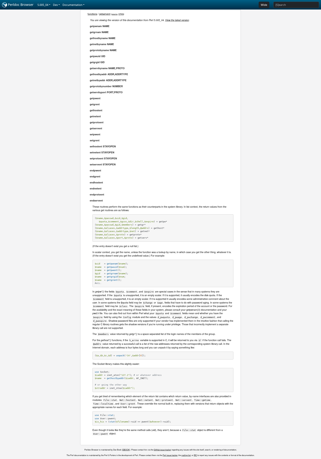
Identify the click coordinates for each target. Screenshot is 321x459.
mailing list (186, 455)
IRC (195, 455)
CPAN (121, 14)
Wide (264, 5)
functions (92, 14)
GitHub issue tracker (162, 449)
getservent (104, 14)
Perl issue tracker (170, 455)
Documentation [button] (72, 5)
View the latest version (177, 20)
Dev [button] (55, 5)
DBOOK (126, 449)
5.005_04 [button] (42, 5)
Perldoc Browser (20, 4)
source (114, 14)
